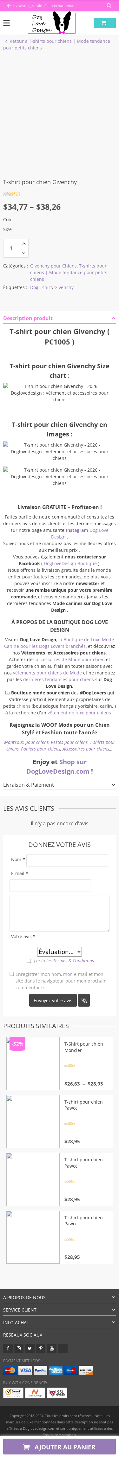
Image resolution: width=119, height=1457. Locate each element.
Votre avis (23, 936)
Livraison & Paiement (28, 784)
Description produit (28, 318)
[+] (24, 243)
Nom (18, 859)
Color (8, 219)
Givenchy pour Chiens (53, 266)
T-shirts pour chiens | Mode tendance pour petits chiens (68, 272)
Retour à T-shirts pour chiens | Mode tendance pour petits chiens (56, 44)
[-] (24, 253)
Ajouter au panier (64, 1447)
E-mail (19, 873)
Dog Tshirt (41, 287)
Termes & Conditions (73, 960)
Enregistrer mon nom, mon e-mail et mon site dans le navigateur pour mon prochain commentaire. (61, 980)
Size (7, 229)
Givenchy (64, 287)
